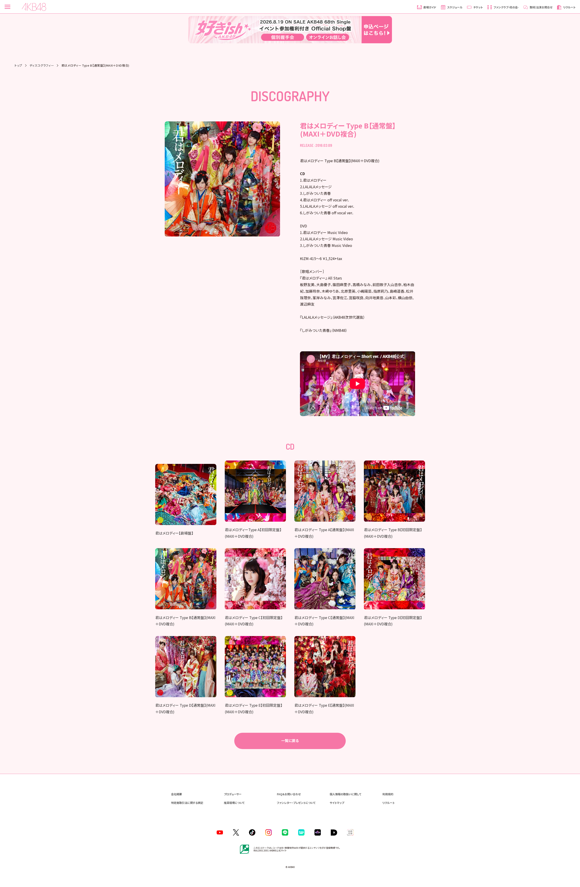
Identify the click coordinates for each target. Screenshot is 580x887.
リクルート (388, 803)
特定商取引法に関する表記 (187, 803)
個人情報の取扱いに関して (345, 794)
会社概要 (176, 794)
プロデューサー (233, 794)
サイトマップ (337, 803)
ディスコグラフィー (41, 65)
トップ (18, 65)
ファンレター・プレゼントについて (296, 803)
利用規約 (387, 794)
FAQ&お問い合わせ (289, 794)
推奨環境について (234, 803)
